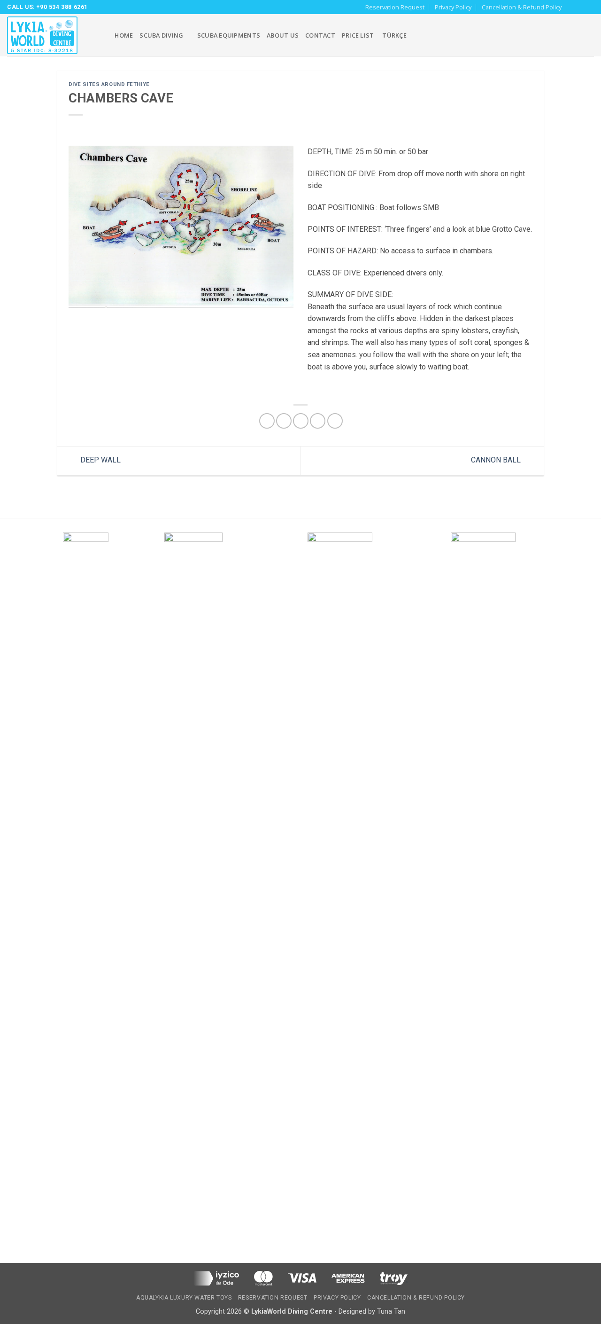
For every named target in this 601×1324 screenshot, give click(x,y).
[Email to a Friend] (300, 421)
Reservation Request (394, 7)
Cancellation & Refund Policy (522, 7)
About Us (283, 35)
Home (124, 35)
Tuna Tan (391, 1312)
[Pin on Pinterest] (317, 421)
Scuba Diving (161, 35)
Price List (358, 35)
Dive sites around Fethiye (109, 84)
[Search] (104, 35)
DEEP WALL (99, 460)
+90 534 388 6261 (62, 7)
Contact (320, 35)
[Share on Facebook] (267, 421)
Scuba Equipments (228, 35)
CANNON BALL (497, 460)
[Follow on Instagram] (580, 7)
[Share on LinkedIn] (335, 421)
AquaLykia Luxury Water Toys (184, 1297)
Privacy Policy (453, 7)
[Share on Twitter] (284, 421)
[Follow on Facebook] (571, 7)
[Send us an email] (589, 7)
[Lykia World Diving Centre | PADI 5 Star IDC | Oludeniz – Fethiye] (47, 35)
